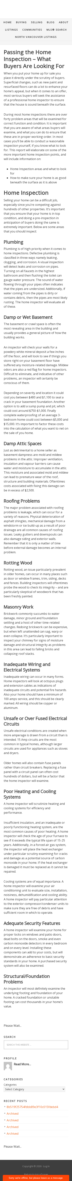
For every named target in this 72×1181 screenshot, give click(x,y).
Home (8, 22)
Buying (21, 22)
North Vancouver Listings (36, 37)
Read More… (22, 1064)
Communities (32, 29)
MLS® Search (57, 29)
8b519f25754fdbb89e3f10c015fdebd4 (32, 1107)
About (63, 22)
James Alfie (36, 11)
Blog (51, 22)
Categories (10, 1084)
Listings (11, 29)
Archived (12, 1114)
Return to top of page (36, 1174)
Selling (37, 22)
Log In (46, 1166)
